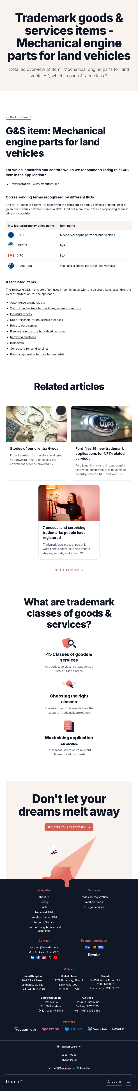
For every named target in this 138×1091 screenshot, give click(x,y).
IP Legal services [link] (94, 907)
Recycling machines (23, 337)
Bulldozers (17, 343)
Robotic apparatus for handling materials (37, 354)
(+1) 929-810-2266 (69, 989)
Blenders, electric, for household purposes (38, 331)
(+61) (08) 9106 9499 (87, 1010)
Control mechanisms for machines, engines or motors (45, 308)
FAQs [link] (44, 907)
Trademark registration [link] (94, 896)
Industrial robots (21, 314)
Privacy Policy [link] (69, 1059)
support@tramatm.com (44, 947)
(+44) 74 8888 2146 (32, 989)
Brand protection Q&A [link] (44, 917)
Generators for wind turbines (29, 348)
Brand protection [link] (94, 902)
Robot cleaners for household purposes (36, 320)
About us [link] (44, 896)
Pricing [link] (44, 902)
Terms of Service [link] (44, 922)
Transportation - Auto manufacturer (34, 184)
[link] (36, 438)
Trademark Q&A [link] (44, 912)
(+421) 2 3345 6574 (51, 1010)
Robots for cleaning (23, 325)
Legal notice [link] (69, 1054)
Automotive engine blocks (27, 302)
